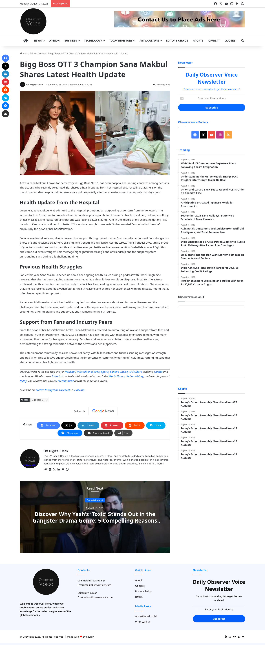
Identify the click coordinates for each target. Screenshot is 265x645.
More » (161, 463)
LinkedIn (79, 390)
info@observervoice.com (97, 584)
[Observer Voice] (33, 21)
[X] (54, 469)
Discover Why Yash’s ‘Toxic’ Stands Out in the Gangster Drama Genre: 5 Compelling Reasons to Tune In (95, 520)
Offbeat (214, 40)
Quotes (230, 40)
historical (57, 376)
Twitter (39, 390)
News (38, 40)
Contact (140, 585)
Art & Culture (149, 40)
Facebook (64, 390)
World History (117, 376)
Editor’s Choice (177, 40)
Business (71, 40)
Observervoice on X (191, 297)
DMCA (139, 597)
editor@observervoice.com (98, 597)
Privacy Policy (143, 591)
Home (25, 53)
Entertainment (39, 53)
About (138, 580)
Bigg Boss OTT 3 (40, 400)
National (70, 371)
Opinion (54, 40)
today (23, 381)
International (85, 371)
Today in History (120, 40)
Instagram (51, 390)
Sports (198, 40)
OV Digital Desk (34, 84)
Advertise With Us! (146, 616)
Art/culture (135, 371)
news (97, 371)
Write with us (142, 621)
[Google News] (103, 411)
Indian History (134, 376)
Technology (93, 40)
